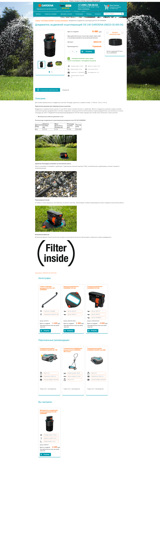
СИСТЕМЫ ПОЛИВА (47, 20)
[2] (52, 72)
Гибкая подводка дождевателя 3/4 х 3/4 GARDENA (47, 288)
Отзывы (89, 14)
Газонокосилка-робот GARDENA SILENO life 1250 (96, 349)
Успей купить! (64, 1)
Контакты (98, 14)
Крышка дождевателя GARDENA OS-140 (71, 287)
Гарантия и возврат (51, 14)
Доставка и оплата (66, 14)
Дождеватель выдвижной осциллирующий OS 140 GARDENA (49, 411)
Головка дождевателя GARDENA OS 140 (94, 287)
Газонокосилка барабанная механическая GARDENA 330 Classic (73, 350)
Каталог (38, 14)
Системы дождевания (61, 20)
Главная (37, 20)
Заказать (87, 51)
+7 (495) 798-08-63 (88, 4)
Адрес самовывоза (83, 9)
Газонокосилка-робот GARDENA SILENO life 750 (48, 349)
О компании (79, 14)
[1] (49, 72)
